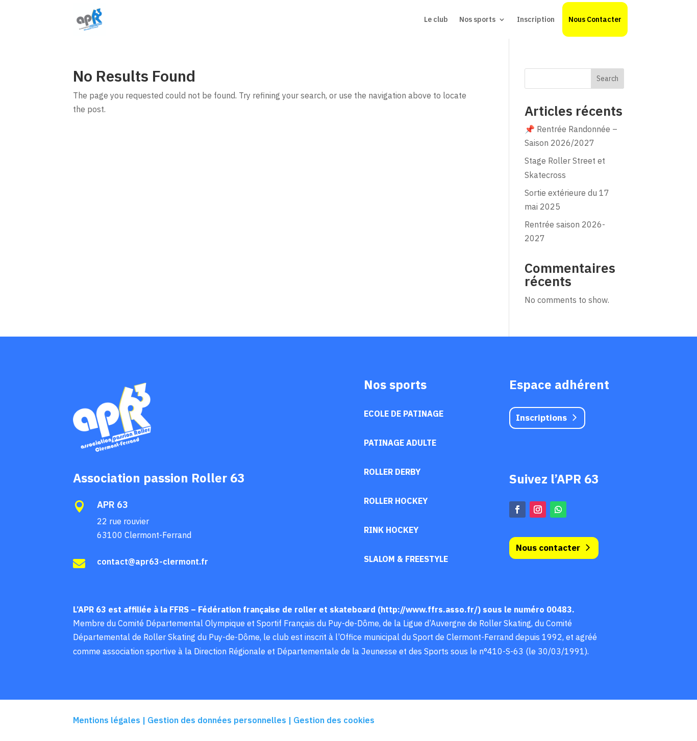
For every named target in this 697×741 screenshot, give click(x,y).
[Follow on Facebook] (517, 509)
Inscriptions (541, 417)
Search (607, 78)
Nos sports (477, 19)
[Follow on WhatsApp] (558, 509)
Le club (436, 19)
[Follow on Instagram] (538, 509)
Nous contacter (548, 547)
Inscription (536, 19)
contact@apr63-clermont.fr (152, 561)
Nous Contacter (594, 19)
